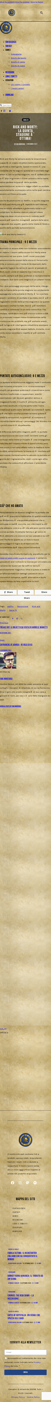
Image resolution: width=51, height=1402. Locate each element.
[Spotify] (36, 1184)
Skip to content (7, 2)
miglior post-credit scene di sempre (17, 558)
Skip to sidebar (22, 2)
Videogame (11, 1272)
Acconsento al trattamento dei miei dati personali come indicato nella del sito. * (25, 1362)
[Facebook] (14, 1184)
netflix (10, 606)
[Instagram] (21, 1184)
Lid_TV (3, 1028)
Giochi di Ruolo (13, 1249)
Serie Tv (26, 120)
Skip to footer (36, 2)
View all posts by (10, 706)
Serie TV (13, 610)
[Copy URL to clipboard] (21, 618)
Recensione (22, 606)
